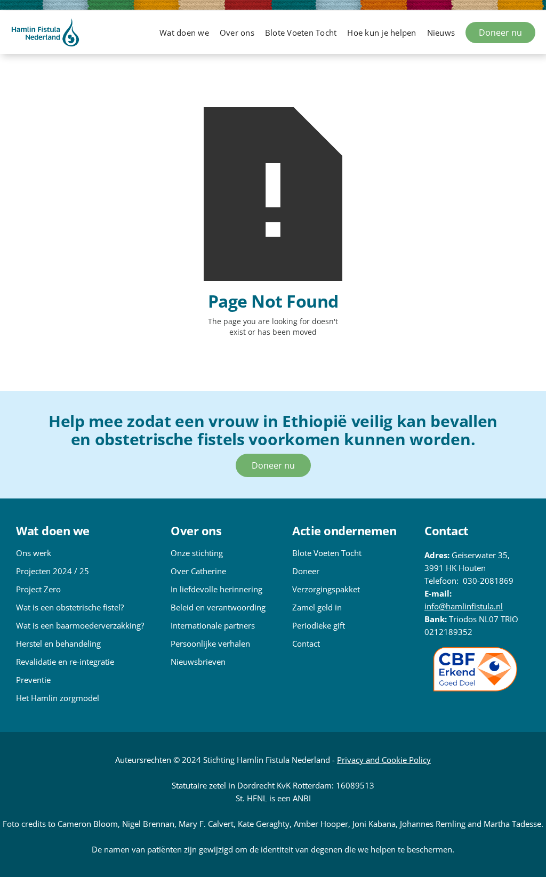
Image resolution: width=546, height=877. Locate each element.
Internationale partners (213, 625)
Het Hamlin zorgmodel (57, 698)
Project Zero (38, 589)
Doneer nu (500, 32)
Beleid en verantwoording (218, 607)
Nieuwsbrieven (198, 661)
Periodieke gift (318, 625)
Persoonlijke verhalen (210, 643)
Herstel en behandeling (58, 643)
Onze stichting (197, 553)
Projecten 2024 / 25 (52, 571)
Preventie (33, 679)
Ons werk (33, 553)
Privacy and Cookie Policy (384, 759)
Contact (306, 643)
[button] (184, 32)
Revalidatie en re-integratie (65, 661)
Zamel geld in (317, 607)
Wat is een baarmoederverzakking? (80, 625)
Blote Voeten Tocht (327, 553)
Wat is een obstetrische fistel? (70, 607)
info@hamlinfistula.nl (463, 606)
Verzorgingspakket (326, 589)
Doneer (305, 571)
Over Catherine (198, 571)
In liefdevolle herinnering (216, 589)
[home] (45, 32)
